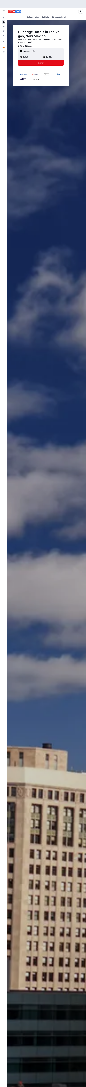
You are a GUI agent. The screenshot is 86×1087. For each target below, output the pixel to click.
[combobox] (26, 46)
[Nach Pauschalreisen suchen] (3, 31)
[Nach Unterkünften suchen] (3, 22)
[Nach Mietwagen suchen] (3, 26)
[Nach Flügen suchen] (3, 18)
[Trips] (3, 41)
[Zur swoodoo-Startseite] (14, 11)
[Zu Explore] (3, 35)
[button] (3, 11)
